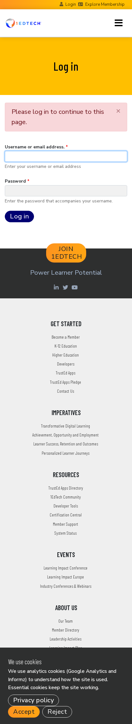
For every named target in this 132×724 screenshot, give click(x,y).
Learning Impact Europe (65, 576)
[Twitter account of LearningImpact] (66, 287)
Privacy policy (33, 700)
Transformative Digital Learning (65, 426)
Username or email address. (34, 147)
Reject (57, 711)
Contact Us (65, 391)
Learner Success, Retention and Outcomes (65, 443)
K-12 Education (65, 346)
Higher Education (65, 355)
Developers (65, 363)
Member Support (65, 524)
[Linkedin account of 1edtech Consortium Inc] (57, 287)
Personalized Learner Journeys (65, 453)
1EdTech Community (65, 497)
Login (70, 4)
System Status (65, 533)
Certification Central (66, 514)
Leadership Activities (65, 638)
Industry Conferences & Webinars (65, 586)
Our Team (65, 621)
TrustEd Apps (65, 372)
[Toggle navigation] (119, 23)
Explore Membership (105, 4)
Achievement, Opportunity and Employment (65, 434)
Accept (24, 711)
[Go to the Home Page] (23, 23)
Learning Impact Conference (65, 568)
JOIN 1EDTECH (66, 253)
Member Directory (65, 630)
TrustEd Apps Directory (65, 488)
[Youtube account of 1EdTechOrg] (75, 287)
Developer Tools (66, 505)
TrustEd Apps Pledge (65, 382)
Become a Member (66, 337)
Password (15, 181)
